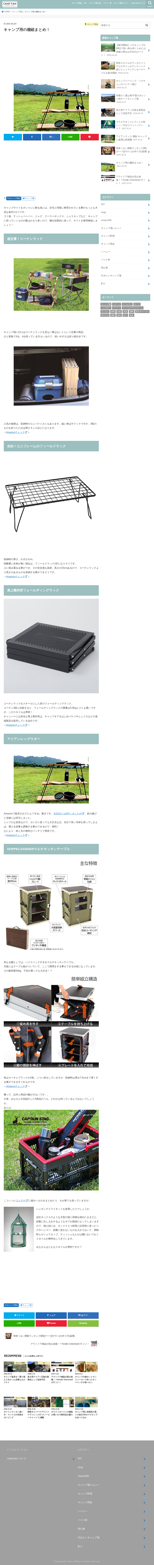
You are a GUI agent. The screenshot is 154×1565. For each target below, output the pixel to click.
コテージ (116, 304)
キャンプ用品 (77, 3)
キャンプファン (75, 1561)
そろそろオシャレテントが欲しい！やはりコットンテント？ (130, 125)
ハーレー (105, 252)
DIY (85, 3)
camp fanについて (138, 3)
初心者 (104, 267)
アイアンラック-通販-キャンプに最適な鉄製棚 (131, 138)
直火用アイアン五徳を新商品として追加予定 (130, 112)
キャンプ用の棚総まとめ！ (129, 164)
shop (103, 212)
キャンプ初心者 (95, 3)
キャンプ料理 (108, 236)
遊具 (119, 315)
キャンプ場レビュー (121, 3)
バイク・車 (107, 3)
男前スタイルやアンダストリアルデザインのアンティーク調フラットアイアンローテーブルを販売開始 (123, 68)
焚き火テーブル (142, 311)
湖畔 (131, 311)
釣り (103, 283)
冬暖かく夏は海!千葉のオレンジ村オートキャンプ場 (131, 98)
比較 (119, 311)
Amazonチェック (15, 432)
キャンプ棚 (29, 198)
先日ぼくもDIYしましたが (68, 813)
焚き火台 (105, 315)
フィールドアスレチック (133, 308)
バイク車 (105, 260)
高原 (131, 315)
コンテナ (20, 1200)
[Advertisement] (51, 54)
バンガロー (105, 308)
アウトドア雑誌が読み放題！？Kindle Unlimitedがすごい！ (130, 179)
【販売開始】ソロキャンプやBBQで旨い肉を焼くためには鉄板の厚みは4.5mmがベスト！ (123, 50)
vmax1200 (106, 220)
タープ (137, 304)
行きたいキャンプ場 (111, 275)
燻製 (113, 315)
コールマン (127, 304)
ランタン (105, 311)
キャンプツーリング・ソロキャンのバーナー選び (130, 84)
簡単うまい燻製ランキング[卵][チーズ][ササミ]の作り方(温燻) (131, 151)
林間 (113, 311)
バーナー (116, 308)
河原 (125, 311)
